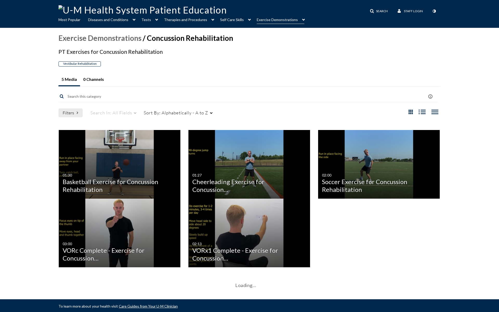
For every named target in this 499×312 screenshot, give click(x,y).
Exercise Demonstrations (99, 38)
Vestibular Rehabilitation (80, 64)
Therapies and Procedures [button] (185, 19)
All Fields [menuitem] (111, 112)
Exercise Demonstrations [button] (277, 19)
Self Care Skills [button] (232, 19)
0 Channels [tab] (93, 79)
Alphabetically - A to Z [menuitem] (176, 112)
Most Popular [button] (69, 19)
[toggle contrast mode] (434, 11)
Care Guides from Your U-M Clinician (148, 306)
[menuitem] (73, 19)
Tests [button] (146, 19)
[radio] (410, 112)
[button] (378, 11)
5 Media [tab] (69, 79)
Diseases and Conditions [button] (108, 19)
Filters (68, 112)
